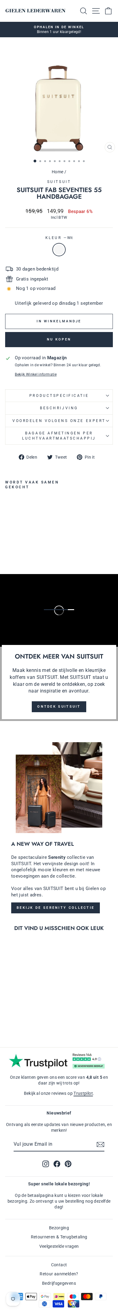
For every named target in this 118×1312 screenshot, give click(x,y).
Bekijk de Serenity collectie (55, 908)
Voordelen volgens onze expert (58, 421)
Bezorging (59, 1227)
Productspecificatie (59, 396)
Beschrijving (59, 408)
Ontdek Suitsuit (59, 707)
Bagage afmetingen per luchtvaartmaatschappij (59, 435)
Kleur (59, 238)
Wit (59, 250)
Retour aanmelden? (59, 1273)
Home (57, 171)
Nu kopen (59, 339)
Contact (59, 1264)
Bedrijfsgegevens (59, 1283)
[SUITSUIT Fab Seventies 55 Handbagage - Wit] (8, 542)
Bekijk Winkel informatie (36, 374)
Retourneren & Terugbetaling (59, 1236)
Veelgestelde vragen (59, 1246)
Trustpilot (83, 1093)
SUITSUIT (59, 182)
